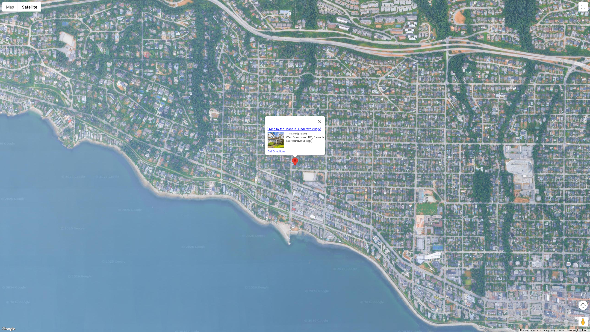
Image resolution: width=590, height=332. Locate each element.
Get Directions (277, 151)
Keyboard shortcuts (530, 330)
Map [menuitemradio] (10, 7)
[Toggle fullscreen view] (583, 7)
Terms (585, 330)
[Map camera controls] (583, 305)
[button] (295, 161)
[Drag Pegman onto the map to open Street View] (583, 321)
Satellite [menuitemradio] (29, 7)
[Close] (319, 121)
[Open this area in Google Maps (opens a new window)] (8, 329)
